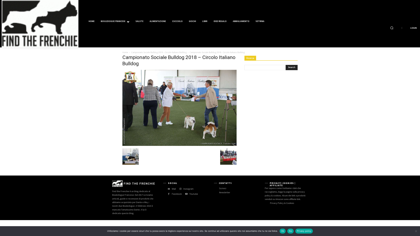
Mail (174, 188)
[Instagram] (180, 189)
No (290, 231)
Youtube (193, 194)
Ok (282, 231)
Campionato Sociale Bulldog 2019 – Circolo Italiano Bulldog (159, 52)
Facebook (177, 194)
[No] (416, 231)
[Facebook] (169, 194)
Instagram (188, 188)
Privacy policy (304, 231)
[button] (391, 28)
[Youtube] (186, 194)
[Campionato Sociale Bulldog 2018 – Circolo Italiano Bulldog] (179, 145)
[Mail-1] (169, 189)
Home (125, 52)
